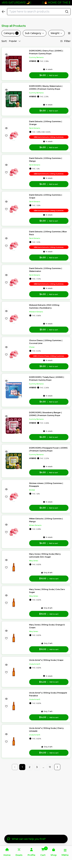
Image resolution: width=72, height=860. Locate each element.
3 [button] (37, 767)
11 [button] (50, 767)
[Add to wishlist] (6, 62)
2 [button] (29, 767)
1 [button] (22, 767)
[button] (57, 767)
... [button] (43, 767)
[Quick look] (6, 54)
